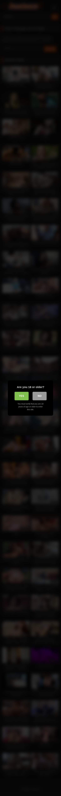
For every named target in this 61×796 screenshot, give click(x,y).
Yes (21, 396)
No (39, 396)
